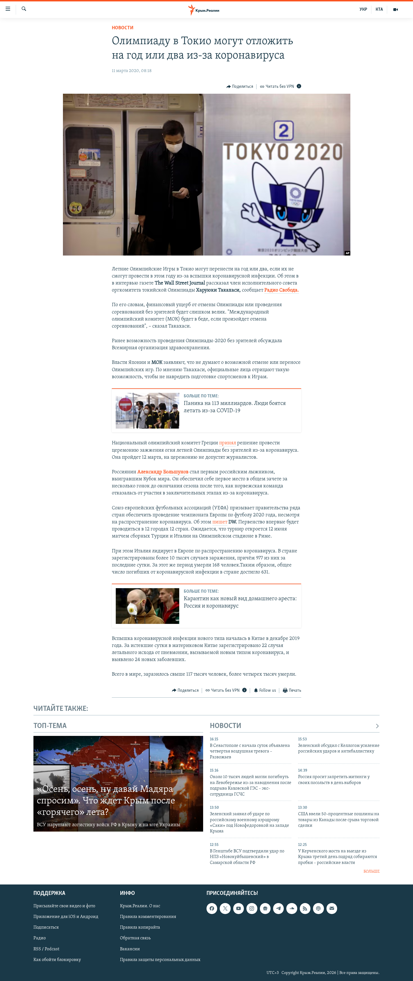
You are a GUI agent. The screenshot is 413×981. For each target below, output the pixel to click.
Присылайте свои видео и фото (64, 906)
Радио (39, 938)
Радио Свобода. (281, 290)
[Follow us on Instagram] (251, 908)
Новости (122, 28)
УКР (363, 9)
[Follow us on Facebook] (211, 908)
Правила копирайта (140, 927)
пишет (219, 522)
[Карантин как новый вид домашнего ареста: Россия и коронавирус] (147, 606)
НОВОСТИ (225, 726)
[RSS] (305, 908)
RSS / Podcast (46, 949)
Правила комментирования (148, 917)
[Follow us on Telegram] (278, 908)
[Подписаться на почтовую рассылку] (331, 908)
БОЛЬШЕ (372, 872)
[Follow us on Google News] (265, 908)
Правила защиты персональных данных (160, 959)
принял (227, 443)
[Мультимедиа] (395, 10)
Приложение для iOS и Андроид (65, 917)
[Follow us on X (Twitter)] (225, 908)
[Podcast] (318, 908)
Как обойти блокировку (57, 959)
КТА (379, 9)
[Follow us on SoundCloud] (291, 908)
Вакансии (130, 949)
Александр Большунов (163, 472)
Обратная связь (135, 938)
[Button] (239, 86)
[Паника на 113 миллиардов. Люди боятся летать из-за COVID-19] (147, 411)
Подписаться (46, 927)
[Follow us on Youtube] (238, 908)
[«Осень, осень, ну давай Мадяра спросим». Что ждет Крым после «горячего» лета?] (118, 784)
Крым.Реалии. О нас (140, 906)
